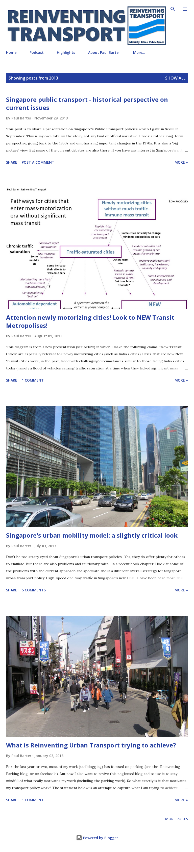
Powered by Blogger (100, 837)
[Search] (173, 9)
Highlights (66, 52)
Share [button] (11, 162)
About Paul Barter (104, 52)
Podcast (37, 52)
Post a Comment (38, 162)
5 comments (34, 590)
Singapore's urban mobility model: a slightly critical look (92, 535)
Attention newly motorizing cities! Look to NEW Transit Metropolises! (90, 321)
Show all (175, 78)
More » (181, 162)
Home (11, 52)
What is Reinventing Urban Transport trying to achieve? (91, 745)
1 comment (33, 380)
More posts (176, 818)
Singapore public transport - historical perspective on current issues (87, 103)
